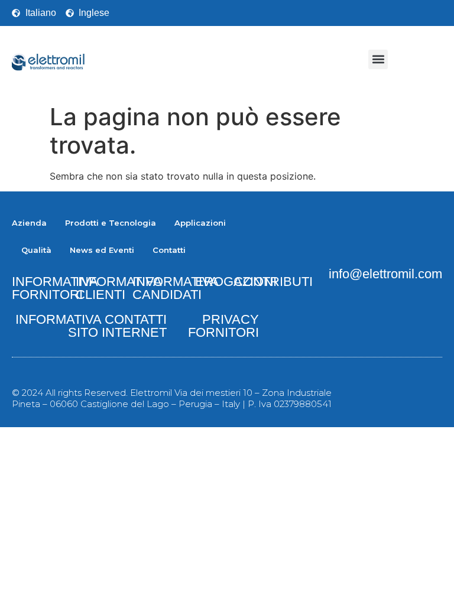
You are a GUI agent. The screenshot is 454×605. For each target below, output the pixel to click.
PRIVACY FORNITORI (223, 326)
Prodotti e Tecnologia (110, 222)
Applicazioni (200, 222)
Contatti (169, 250)
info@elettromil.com (385, 273)
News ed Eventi (102, 250)
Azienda (29, 222)
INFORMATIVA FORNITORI (55, 288)
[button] (378, 59)
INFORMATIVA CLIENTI (119, 288)
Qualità (36, 250)
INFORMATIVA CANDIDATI (175, 288)
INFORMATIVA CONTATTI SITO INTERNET (91, 326)
